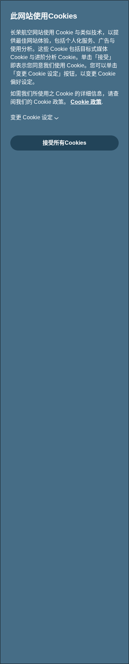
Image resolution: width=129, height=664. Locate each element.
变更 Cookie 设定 (31, 117)
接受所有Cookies (64, 143)
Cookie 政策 (86, 102)
